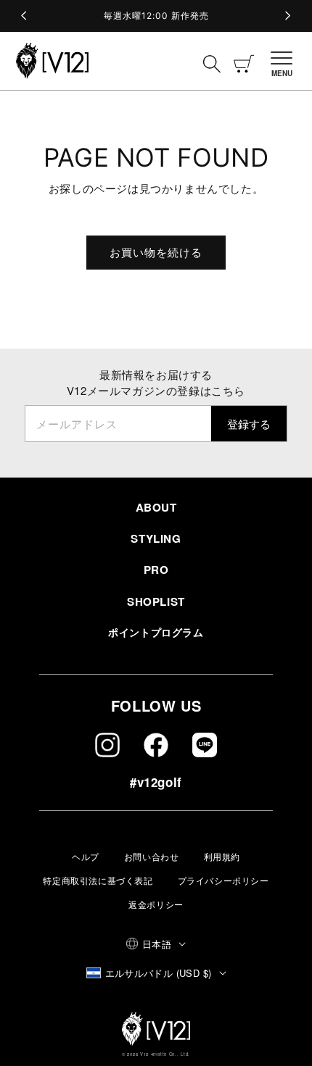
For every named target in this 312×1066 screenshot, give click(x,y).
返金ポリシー (156, 904)
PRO (156, 570)
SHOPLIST (156, 601)
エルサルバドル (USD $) (158, 973)
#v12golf (156, 782)
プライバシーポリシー (223, 880)
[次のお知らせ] (287, 16)
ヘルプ (85, 856)
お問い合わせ (151, 856)
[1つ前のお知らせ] (24, 16)
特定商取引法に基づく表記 (97, 880)
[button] (286, 61)
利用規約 (222, 856)
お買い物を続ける (156, 251)
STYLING (156, 538)
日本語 (156, 944)
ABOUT (156, 507)
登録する (249, 423)
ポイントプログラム (155, 632)
